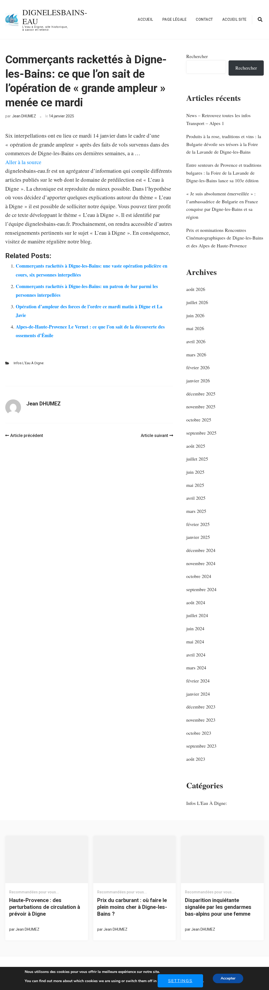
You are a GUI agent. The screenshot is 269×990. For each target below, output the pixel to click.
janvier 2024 (198, 694)
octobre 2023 (198, 733)
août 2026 (195, 289)
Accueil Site (234, 19)
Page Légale (174, 19)
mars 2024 (196, 667)
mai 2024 (195, 641)
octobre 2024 (198, 576)
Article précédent (26, 435)
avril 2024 (195, 655)
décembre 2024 (200, 550)
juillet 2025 (197, 459)
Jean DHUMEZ (24, 116)
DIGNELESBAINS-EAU (54, 16)
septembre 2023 (201, 746)
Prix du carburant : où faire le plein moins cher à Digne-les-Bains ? (132, 907)
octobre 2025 (198, 419)
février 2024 (198, 681)
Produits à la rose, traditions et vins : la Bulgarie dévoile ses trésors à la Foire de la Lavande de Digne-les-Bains (223, 144)
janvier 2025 (198, 537)
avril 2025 (195, 498)
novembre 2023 (200, 720)
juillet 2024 (197, 615)
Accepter (228, 978)
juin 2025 (195, 472)
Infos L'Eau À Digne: (29, 363)
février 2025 (198, 524)
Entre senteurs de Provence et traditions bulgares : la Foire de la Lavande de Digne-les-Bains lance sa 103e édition (223, 173)
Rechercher (197, 56)
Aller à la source (23, 162)
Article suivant (154, 435)
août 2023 (195, 759)
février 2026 (198, 367)
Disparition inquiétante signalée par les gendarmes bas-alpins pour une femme (218, 907)
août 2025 (195, 446)
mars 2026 (196, 354)
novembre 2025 (200, 406)
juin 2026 (195, 315)
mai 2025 (195, 485)
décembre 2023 (200, 707)
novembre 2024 (200, 563)
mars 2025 (196, 511)
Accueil (145, 19)
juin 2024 (195, 628)
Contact (204, 19)
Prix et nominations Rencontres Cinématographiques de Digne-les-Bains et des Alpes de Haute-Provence (224, 238)
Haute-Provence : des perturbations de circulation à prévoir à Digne (44, 907)
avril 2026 (195, 341)
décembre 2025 (200, 393)
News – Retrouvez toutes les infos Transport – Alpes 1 (218, 119)
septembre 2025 (201, 433)
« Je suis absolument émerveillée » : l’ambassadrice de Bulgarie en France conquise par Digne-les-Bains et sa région (222, 205)
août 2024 (195, 602)
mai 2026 (195, 328)
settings (180, 981)
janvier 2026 (198, 380)
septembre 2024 (201, 589)
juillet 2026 (197, 302)
